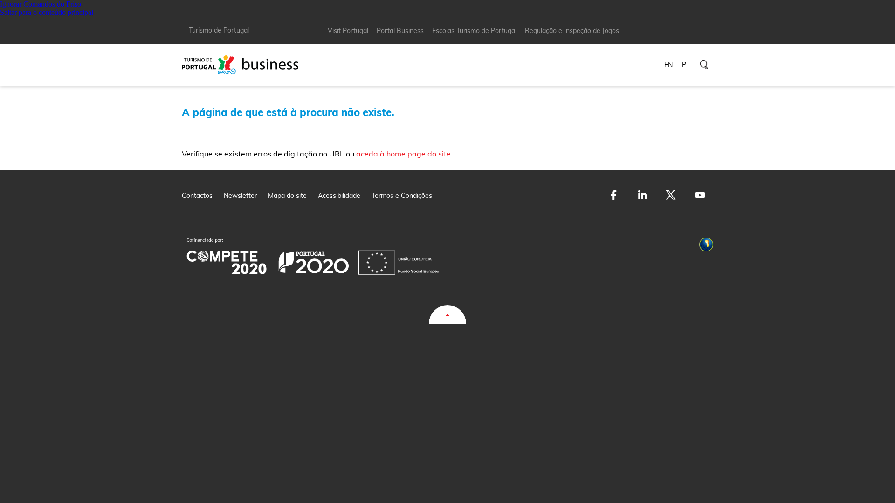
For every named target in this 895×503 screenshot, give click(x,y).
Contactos (197, 195)
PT (686, 65)
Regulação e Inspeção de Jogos (572, 31)
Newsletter (240, 195)
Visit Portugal (348, 31)
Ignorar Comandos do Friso (40, 4)
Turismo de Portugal (219, 30)
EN (668, 65)
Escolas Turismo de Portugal (474, 31)
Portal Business (400, 31)
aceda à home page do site (403, 153)
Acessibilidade (339, 195)
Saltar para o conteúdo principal (46, 12)
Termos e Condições (402, 195)
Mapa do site (287, 195)
